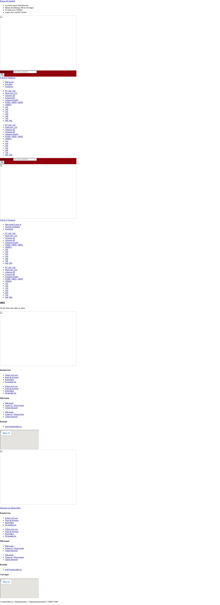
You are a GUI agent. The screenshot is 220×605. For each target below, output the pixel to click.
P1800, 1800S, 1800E (14, 102)
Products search (6, 72)
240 (6, 116)
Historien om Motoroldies (10, 508)
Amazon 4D (10, 98)
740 (6, 118)
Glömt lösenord (11, 408)
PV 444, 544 (10, 91)
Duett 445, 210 (11, 93)
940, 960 (8, 121)
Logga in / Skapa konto (14, 405)
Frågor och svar (11, 375)
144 (6, 109)
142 (6, 107)
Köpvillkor (9, 380)
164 (6, 114)
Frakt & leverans (11, 377)
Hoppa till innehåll (7, 1)
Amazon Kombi (11, 100)
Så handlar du (10, 382)
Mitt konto (9, 403)
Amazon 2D (10, 95)
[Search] (2, 75)
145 (6, 111)
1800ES (8, 105)
